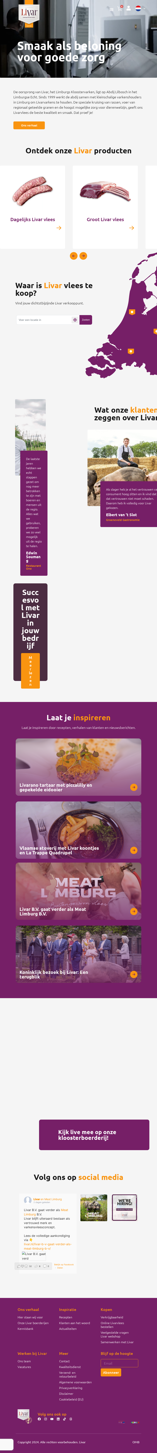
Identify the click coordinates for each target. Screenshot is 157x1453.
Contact (64, 1361)
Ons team (24, 1361)
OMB (135, 1442)
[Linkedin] (58, 1419)
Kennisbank (25, 1328)
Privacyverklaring (70, 1388)
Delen (60, 1267)
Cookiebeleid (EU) (71, 1399)
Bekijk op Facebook (64, 1264)
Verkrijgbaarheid (112, 1317)
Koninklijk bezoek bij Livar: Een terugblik (54, 974)
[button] (111, 9)
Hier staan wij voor (30, 1317)
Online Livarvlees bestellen (112, 1324)
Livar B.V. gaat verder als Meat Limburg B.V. (53, 911)
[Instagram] (46, 1419)
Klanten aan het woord (74, 1323)
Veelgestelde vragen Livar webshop (115, 1334)
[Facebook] (39, 1419)
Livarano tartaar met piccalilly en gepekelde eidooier (56, 787)
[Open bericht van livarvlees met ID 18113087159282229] (124, 1207)
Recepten (65, 1317)
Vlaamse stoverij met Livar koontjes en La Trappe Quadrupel (59, 850)
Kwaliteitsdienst (70, 1367)
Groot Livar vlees (105, 219)
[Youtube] (52, 1419)
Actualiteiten (68, 1328)
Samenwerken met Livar (117, 1342)
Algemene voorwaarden (75, 1382)
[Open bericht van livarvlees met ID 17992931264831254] (93, 1207)
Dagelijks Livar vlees (32, 219)
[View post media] (34, 1256)
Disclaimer (66, 1393)
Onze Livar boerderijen (33, 1323)
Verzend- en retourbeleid (67, 1374)
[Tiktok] (64, 1419)
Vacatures (24, 1367)
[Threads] (71, 1419)
